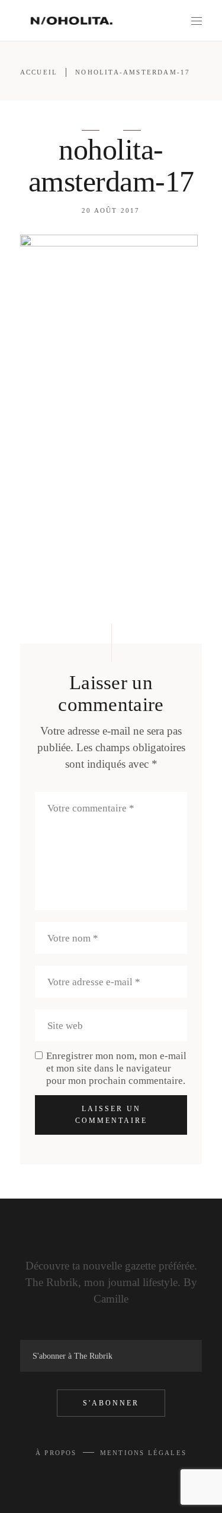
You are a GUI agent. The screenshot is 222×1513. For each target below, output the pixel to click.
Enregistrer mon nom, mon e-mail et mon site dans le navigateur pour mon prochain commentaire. (116, 1068)
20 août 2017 (111, 210)
